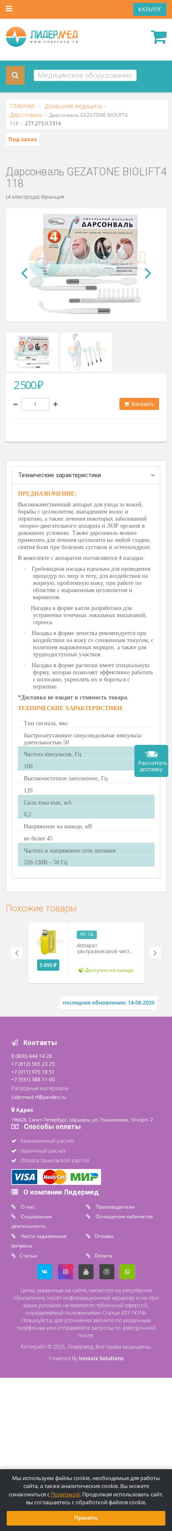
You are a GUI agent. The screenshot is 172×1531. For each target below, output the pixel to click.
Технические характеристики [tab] (59, 475)
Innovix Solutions (101, 1358)
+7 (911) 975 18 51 (33, 1071)
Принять (86, 1517)
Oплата (103, 1255)
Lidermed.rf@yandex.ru (38, 1096)
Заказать (142, 403)
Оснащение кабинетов (123, 1216)
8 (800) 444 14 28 (31, 1056)
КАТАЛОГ (150, 9)
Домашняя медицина (72, 106)
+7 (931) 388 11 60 (33, 1079)
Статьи (28, 1255)
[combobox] (85, 75)
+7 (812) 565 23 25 (33, 1063)
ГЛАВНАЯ (23, 106)
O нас (27, 1206)
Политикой (65, 1494)
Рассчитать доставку (152, 766)
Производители (114, 1206)
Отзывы (104, 1235)
